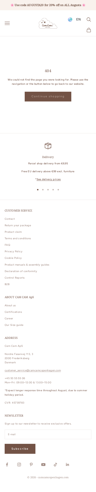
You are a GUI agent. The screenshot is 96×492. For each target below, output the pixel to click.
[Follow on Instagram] (19, 464)
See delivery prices (49, 179)
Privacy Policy (13, 251)
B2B (7, 284)
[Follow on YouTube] (43, 464)
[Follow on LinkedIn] (67, 464)
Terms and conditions (18, 238)
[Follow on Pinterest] (31, 464)
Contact (10, 218)
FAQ (7, 244)
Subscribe (20, 448)
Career (9, 318)
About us (10, 305)
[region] (48, 162)
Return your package (18, 225)
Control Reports (15, 277)
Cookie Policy (13, 257)
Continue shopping (48, 96)
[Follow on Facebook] (7, 464)
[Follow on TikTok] (55, 464)
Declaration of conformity (21, 271)
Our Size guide (14, 325)
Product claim (13, 231)
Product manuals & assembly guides (27, 264)
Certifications (13, 311)
